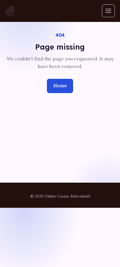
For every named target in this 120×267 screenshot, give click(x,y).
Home (60, 85)
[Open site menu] (108, 10)
